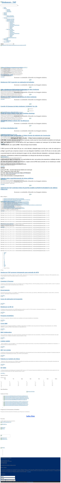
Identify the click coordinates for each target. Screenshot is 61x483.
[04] (15, 399)
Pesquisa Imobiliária (7, 315)
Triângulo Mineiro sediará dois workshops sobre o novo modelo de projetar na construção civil (23, 204)
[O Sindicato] (3, 179)
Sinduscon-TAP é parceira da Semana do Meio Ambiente (18, 97)
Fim (4, 266)
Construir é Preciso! (7, 281)
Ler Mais (29, 471)
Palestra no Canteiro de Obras (10, 359)
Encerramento (5, 290)
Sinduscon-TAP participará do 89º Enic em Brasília (14, 198)
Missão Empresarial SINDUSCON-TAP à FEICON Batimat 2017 (16, 202)
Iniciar (5, 252)
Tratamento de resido (7, 75)
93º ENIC (3, 368)
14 (4, 264)
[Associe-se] (3, 156)
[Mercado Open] (6, 422)
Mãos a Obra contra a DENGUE (7, 223)
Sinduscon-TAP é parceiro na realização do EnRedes (17, 82)
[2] (16, 404)
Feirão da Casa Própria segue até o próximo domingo (18, 113)
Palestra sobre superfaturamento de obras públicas (17, 178)
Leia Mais (3, 76)
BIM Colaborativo (6, 332)
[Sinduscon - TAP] (8, 2)
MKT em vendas (6, 350)
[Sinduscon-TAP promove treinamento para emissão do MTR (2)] (14, 67)
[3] (16, 405)
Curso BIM (4, 323)
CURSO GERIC (5, 341)
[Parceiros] (3, 427)
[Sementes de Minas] (5, 134)
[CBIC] (3, 428)
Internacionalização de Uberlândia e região (12, 200)
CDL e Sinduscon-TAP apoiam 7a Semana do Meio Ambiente (20, 89)
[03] (16, 398)
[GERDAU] (4, 437)
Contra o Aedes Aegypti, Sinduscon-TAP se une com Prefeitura (16, 201)
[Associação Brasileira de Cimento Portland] (3, 447)
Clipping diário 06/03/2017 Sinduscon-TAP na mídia (14, 208)
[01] (16, 396)
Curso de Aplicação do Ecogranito (11, 299)
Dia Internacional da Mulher (9, 207)
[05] (16, 401)
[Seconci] (4, 424)
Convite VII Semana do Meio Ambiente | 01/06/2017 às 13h (19, 106)
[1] (16, 402)
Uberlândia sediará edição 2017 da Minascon (15, 120)
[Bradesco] (5, 436)
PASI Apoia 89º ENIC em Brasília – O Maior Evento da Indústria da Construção (25, 135)
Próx (5, 265)
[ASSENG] (4, 439)
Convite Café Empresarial (9, 206)
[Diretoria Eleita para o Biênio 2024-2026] (9, 112)
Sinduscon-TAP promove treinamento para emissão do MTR (20, 272)
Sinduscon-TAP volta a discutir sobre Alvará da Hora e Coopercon (17, 199)
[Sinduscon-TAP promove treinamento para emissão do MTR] (13, 45)
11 (4, 260)
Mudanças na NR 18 (7, 307)
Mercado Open (30, 481)
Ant (4, 253)
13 (4, 263)
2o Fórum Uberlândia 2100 (9, 128)
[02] (16, 397)
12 (4, 261)
